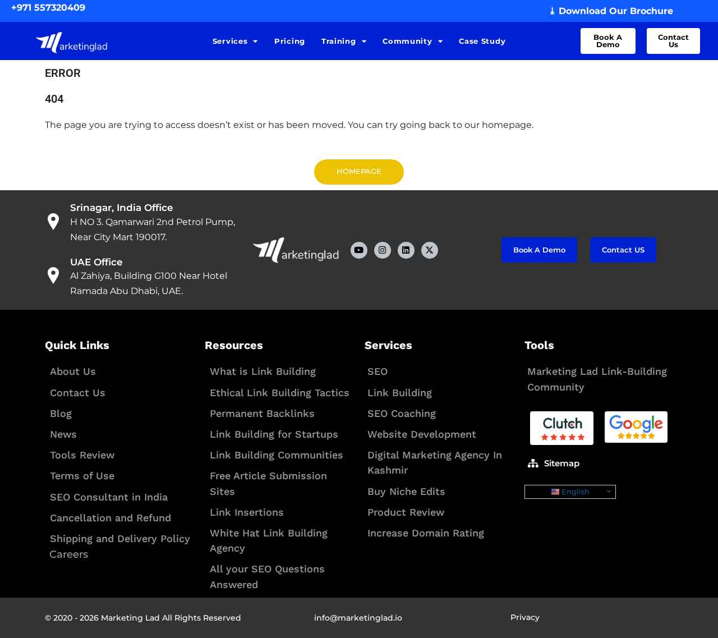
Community (407, 40)
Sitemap (561, 463)
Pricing (289, 40)
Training (338, 40)
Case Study (482, 40)
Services (230, 40)
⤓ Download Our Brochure (611, 11)
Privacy (525, 617)
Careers (68, 554)
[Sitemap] (532, 463)
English (575, 491)
